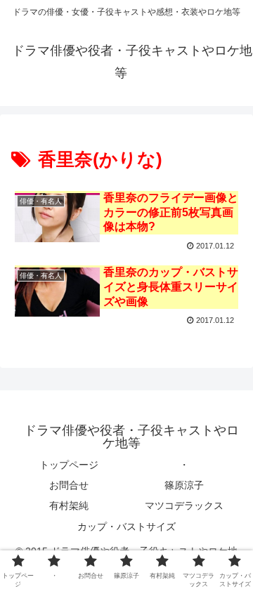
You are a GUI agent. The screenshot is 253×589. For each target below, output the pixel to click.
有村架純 (69, 505)
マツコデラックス (184, 505)
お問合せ (69, 485)
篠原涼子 (184, 485)
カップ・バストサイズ (126, 526)
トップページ (68, 464)
